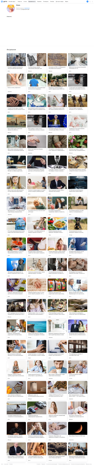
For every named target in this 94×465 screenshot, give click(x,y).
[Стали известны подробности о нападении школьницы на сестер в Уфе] (77, 83)
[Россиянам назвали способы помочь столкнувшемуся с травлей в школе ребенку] (77, 206)
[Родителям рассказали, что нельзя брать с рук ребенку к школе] (36, 370)
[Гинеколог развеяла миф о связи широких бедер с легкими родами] (36, 267)
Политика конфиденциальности (64, 464)
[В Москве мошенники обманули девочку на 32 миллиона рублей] (36, 165)
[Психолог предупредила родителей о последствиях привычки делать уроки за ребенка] (16, 329)
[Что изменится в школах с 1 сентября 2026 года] (77, 349)
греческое (27, 8)
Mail (2, 464)
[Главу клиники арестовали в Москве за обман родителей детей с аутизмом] (16, 165)
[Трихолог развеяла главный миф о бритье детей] (57, 411)
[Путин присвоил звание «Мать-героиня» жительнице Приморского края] (57, 185)
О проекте (38, 464)
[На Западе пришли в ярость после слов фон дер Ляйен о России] (57, 124)
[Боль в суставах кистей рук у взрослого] (36, 144)
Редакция (43, 464)
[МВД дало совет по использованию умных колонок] (36, 390)
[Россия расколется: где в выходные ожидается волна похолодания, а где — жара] (77, 226)
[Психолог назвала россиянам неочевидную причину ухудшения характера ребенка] (36, 431)
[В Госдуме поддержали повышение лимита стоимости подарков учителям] (57, 206)
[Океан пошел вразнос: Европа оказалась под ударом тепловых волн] (36, 329)
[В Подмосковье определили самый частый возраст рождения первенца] (36, 247)
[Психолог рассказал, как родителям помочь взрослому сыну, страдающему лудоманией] (57, 288)
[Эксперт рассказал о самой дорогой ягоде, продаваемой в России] (77, 144)
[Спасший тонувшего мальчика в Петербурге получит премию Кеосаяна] (57, 165)
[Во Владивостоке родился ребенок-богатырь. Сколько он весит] (77, 267)
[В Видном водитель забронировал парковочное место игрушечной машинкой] (36, 411)
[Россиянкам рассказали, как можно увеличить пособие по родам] (57, 267)
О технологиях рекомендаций (51, 464)
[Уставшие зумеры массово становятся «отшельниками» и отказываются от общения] (16, 411)
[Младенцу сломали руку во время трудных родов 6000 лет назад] (57, 83)
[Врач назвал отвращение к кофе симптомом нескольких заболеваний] (57, 370)
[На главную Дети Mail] (5, 1)
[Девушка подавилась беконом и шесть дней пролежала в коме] (57, 329)
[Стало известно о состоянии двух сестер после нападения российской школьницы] (36, 83)
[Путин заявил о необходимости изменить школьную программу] (16, 452)
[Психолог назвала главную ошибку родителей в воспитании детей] (16, 370)
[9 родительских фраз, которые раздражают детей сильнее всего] (16, 103)
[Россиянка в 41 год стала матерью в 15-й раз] (36, 206)
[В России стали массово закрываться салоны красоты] (77, 411)
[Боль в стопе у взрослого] (16, 83)
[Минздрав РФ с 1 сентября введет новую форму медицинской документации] (16, 206)
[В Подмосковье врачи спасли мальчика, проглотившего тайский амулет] (77, 247)
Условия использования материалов (78, 464)
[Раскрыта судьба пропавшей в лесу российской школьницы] (16, 62)
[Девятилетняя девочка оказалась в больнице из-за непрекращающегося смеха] (77, 62)
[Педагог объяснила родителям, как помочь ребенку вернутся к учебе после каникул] (57, 103)
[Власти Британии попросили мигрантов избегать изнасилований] (16, 124)
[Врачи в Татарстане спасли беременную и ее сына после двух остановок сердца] (77, 288)
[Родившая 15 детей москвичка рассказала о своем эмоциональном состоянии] (77, 124)
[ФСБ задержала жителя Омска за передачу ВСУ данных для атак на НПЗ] (16, 308)
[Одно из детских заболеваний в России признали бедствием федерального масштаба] (16, 185)
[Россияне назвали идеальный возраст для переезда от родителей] (57, 349)
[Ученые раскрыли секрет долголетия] (77, 370)
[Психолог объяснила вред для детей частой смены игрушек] (16, 288)
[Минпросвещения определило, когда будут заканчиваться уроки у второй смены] (77, 452)
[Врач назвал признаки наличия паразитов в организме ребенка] (16, 144)
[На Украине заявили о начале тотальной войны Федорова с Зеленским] (16, 431)
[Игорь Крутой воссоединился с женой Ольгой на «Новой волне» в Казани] (77, 329)
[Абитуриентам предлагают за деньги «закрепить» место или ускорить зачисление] (16, 267)
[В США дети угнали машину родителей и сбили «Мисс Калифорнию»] (77, 185)
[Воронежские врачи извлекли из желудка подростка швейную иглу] (36, 103)
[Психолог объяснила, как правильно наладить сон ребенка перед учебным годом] (57, 431)
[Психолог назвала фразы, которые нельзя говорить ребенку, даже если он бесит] (36, 185)
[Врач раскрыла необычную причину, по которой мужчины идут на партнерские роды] (16, 349)
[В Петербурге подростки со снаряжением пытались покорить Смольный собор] (36, 124)
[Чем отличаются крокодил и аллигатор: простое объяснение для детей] (77, 308)
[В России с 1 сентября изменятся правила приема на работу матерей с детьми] (36, 226)
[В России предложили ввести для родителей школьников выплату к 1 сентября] (16, 226)
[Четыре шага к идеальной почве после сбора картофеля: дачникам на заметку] (57, 452)
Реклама (11, 464)
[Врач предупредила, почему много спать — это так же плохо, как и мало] (77, 390)
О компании (6, 464)
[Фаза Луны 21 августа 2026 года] (77, 431)
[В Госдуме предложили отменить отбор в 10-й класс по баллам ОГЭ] (77, 165)
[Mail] (2, 1)
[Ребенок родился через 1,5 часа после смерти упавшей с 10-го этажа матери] (36, 288)
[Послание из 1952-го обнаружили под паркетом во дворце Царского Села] (57, 62)
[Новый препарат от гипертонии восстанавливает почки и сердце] (36, 349)
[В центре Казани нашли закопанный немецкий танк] (36, 62)
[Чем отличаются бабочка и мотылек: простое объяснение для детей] (16, 390)
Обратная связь (89, 464)
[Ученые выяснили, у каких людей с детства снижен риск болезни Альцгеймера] (57, 247)
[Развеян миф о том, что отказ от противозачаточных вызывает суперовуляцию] (36, 308)
